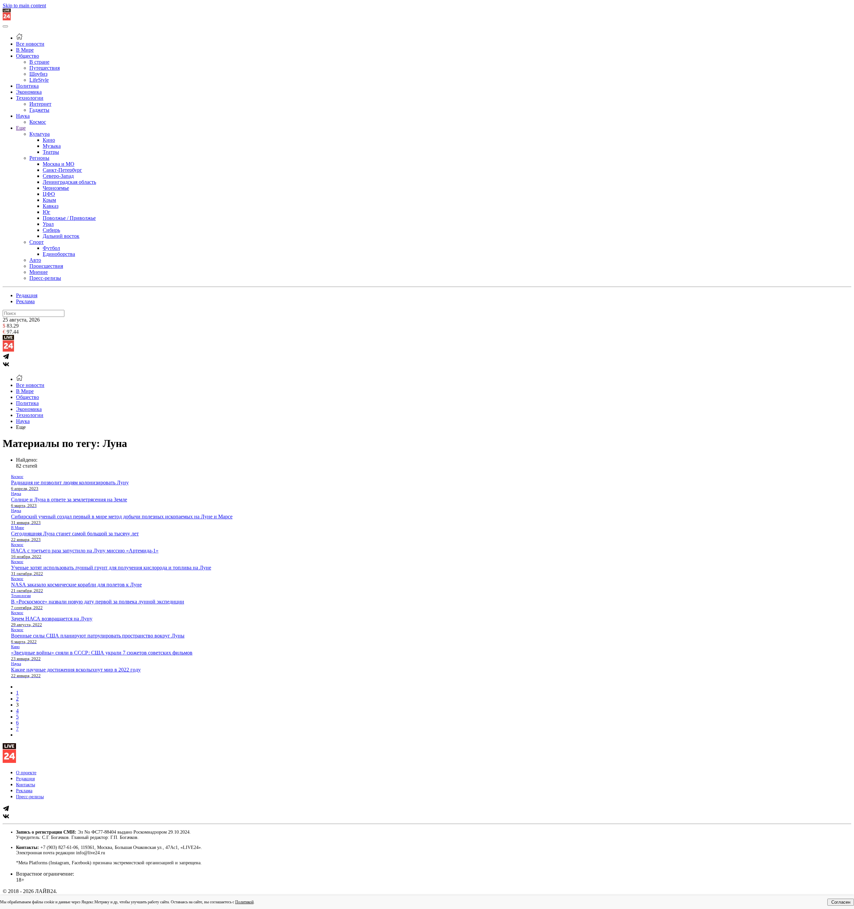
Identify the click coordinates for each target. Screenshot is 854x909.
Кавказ (50, 206)
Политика (27, 86)
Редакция (26, 295)
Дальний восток (61, 236)
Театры (51, 152)
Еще (21, 128)
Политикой (244, 902)
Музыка (52, 146)
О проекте (26, 772)
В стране (39, 62)
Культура (39, 134)
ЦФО (49, 194)
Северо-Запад (58, 176)
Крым (49, 200)
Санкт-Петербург (62, 170)
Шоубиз (38, 74)
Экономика (29, 92)
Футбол (51, 248)
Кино (49, 140)
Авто (35, 260)
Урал (48, 224)
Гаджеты (39, 110)
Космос (37, 122)
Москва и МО (58, 164)
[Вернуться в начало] (7, 18)
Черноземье (56, 188)
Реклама (25, 301)
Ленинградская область (69, 182)
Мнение (38, 272)
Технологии (29, 98)
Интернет (40, 104)
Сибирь (51, 230)
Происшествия (46, 266)
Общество (27, 56)
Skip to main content (24, 5)
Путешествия (44, 68)
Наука (23, 116)
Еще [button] (21, 427)
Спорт (36, 242)
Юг (46, 212)
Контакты (25, 784)
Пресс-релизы (45, 278)
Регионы (39, 158)
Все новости (30, 44)
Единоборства (59, 254)
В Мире (25, 50)
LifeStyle (39, 80)
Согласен (840, 902)
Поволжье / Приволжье (69, 218)
